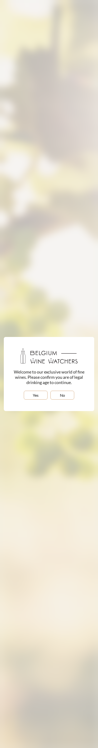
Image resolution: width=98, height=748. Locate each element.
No (62, 395)
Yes (36, 395)
